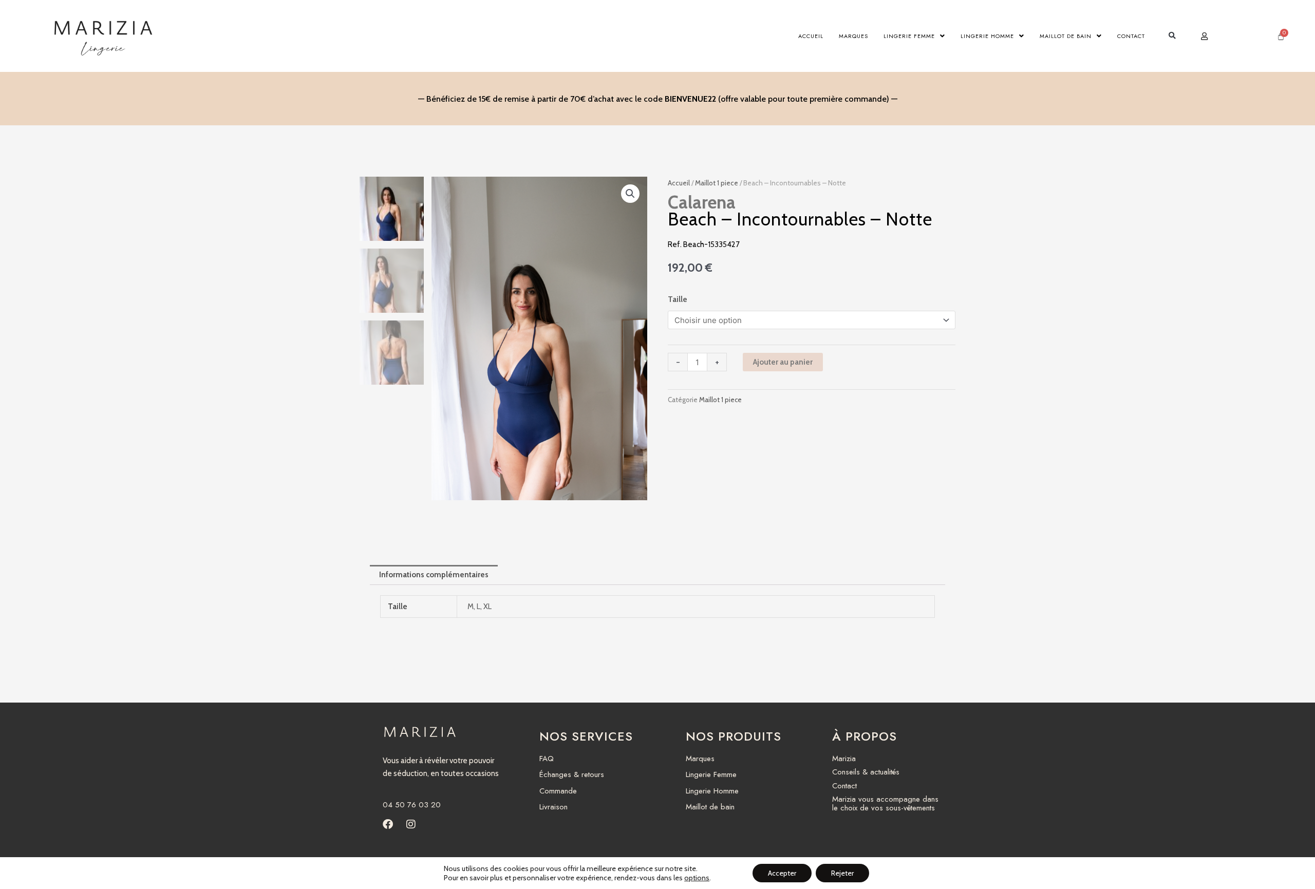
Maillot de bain (1066, 36)
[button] (1172, 36)
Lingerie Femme (909, 36)
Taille (677, 299)
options (696, 877)
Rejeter (842, 873)
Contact (1131, 36)
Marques (853, 36)
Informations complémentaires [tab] (434, 574)
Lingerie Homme (987, 36)
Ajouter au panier (783, 362)
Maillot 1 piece (716, 183)
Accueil (810, 36)
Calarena (702, 202)
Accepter (782, 873)
